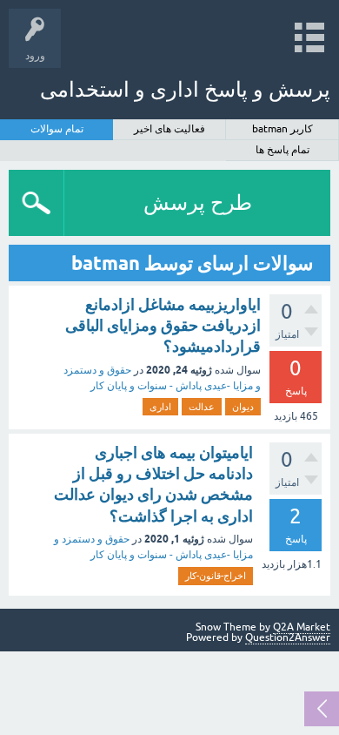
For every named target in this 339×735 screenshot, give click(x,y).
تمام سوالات (56, 129)
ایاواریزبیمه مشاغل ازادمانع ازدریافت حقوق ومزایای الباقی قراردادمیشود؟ (163, 325)
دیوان (243, 406)
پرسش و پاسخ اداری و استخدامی (185, 89)
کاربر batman (282, 129)
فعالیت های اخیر (169, 129)
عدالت (202, 406)
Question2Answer (287, 637)
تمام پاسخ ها (282, 150)
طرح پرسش (197, 202)
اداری (160, 406)
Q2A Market (301, 627)
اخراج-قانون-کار (215, 575)
